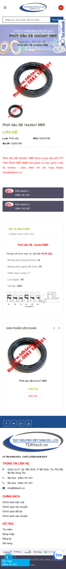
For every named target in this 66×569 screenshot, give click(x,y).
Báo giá (33, 395)
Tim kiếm (57, 19)
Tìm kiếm (8, 529)
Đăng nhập (8, 534)
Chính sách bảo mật (13, 502)
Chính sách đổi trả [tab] (21, 234)
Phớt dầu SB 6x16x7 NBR (33, 380)
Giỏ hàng (7, 543)
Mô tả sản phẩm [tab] (19, 229)
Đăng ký (7, 538)
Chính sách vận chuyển (15, 506)
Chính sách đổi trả (12, 511)
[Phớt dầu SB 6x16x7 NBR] (27, 355)
